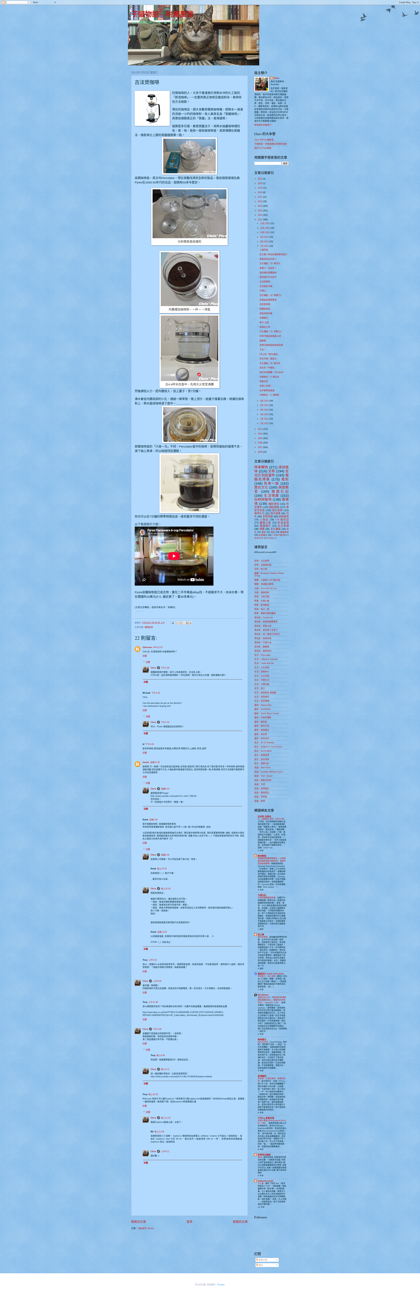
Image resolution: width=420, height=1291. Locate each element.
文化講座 (275, 529)
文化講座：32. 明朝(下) (271, 295)
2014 (260, 210)
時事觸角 (261, 467)
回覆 (145, 656)
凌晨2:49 (153, 819)
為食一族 (271, 483)
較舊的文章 (240, 1221)
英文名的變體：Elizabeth (271, 372)
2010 (260, 433)
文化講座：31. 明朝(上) (271, 331)
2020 (260, 183)
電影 (285, 479)
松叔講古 (263, 535)
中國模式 (264, 318)
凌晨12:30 (155, 762)
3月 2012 (264, 414)
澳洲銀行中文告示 (268, 277)
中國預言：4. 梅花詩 (269, 377)
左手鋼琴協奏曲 (267, 390)
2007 (260, 447)
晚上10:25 (162, 868)
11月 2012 (265, 228)
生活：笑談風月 (261, 696)
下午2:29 (155, 693)
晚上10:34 (165, 888)
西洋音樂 (275, 513)
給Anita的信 (263, 1042)
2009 (260, 438)
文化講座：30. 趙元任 (270, 363)
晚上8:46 (161, 1055)
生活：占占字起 (261, 676)
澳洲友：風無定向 (262, 651)
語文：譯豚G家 (261, 763)
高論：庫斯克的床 (262, 780)
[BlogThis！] (181, 623)
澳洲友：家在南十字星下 (266, 630)
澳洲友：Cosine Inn (263, 617)
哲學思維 (268, 516)
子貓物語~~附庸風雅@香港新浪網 (270, 144)
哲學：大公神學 (261, 561)
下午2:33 (165, 722)
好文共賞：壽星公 (268, 358)
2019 (260, 188)
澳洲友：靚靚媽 (261, 646)
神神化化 (259, 513)
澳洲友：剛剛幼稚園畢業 (266, 621)
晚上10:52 (153, 1094)
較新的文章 (138, 1221)
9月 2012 (264, 237)
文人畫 (261, 1183)
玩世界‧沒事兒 (264, 816)
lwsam (146, 762)
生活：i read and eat (264, 663)
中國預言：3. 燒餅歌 (269, 395)
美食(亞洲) (258, 538)
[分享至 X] (184, 623)
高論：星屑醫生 (261, 788)
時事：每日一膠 (261, 609)
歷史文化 (261, 487)
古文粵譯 (283, 525)
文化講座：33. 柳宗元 (270, 263)
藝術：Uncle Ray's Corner (266, 713)
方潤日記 (262, 895)
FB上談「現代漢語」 (269, 354)
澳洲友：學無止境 (262, 626)
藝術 (264, 532)
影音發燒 (283, 522)
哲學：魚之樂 (260, 569)
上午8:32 (152, 960)
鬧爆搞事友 (265, 309)
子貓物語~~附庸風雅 (162, 14)
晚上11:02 (165, 1118)
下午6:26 (149, 744)
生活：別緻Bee (261, 671)
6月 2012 (264, 401)
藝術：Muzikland (262, 709)
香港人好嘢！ (266, 386)
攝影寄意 (273, 503)
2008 (260, 442)
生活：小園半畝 (261, 684)
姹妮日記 (264, 381)
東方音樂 (277, 510)
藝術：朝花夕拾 (261, 726)
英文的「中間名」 (268, 367)
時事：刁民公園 (261, 596)
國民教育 (274, 507)
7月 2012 (264, 246)
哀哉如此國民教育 (268, 300)
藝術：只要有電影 (262, 717)
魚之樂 (261, 934)
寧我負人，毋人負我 (267, 976)
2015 (260, 206)
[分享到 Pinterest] (190, 623)
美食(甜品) (270, 538)
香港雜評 (262, 1076)
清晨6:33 (165, 789)
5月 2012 (264, 405)
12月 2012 (265, 223)
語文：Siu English (263, 751)
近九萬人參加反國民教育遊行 (273, 254)
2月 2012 (264, 419)
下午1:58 (165, 668)
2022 (260, 179)
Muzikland (263, 995)
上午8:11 (165, 1151)
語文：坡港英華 (261, 755)
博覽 (262, 529)
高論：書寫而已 (261, 792)
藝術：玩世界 (260, 734)
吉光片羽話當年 (271, 473)
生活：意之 (259, 688)
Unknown (147, 647)
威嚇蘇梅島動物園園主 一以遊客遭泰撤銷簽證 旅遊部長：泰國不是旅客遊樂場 (272, 861)
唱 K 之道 (264, 322)
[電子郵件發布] (172, 622)
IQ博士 (263, 290)
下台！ (263, 349)
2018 (260, 192)
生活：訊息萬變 (261, 701)
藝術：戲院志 (260, 722)
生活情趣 (271, 495)
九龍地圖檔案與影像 (267, 898)
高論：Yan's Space (263, 776)
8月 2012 (264, 241)
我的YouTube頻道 (262, 148)
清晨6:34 (165, 855)
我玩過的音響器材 (268, 272)
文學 (271, 471)
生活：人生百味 (261, 667)
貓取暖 (263, 340)
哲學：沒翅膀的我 (262, 565)
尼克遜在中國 (266, 286)
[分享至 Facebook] (187, 623)
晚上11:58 (159, 1131)
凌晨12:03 (162, 932)
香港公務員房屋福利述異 (271, 345)
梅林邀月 (262, 1039)
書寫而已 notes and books (271, 973)
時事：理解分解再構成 (265, 613)
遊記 (273, 532)
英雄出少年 (265, 327)
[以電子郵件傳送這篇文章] (178, 623)
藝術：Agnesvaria (262, 705)
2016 (260, 201)
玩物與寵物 (263, 499)
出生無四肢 (265, 304)
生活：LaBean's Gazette (266, 659)
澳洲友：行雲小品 (262, 642)
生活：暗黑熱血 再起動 (265, 692)
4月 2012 (264, 410)
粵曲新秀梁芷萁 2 (268, 259)
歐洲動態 (262, 856)
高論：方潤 (259, 784)
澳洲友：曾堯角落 (262, 638)
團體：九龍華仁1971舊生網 (267, 580)
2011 (260, 429)
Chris (153, 668)
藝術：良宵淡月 (261, 738)
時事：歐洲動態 (261, 605)
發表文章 (262, 1260)
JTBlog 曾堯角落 (266, 1118)
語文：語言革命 (261, 759)
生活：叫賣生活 (261, 680)
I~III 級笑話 (282, 519)
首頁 (189, 1221)
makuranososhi (265, 1181)
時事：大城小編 (261, 601)
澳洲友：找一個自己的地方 (267, 634)
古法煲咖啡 (265, 281)
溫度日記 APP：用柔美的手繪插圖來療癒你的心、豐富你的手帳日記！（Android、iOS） (272, 1000)
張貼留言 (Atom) (146, 1228)
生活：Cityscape (262, 655)
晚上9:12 (165, 1069)
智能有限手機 (266, 313)
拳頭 (260, 1157)
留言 (260, 1265)
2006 (260, 452)
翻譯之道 (265, 522)
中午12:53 (158, 647)
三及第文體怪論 (279, 535)
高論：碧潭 (259, 801)
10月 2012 (265, 232)
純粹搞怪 (284, 516)
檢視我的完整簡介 (262, 125)
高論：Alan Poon (262, 767)
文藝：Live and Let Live (265, 588)
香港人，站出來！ (268, 268)
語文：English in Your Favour (268, 746)
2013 (260, 215)
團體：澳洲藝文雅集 (263, 584)
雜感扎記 (280, 491)
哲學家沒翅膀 (264, 1154)
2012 (260, 219)
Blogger (221, 1284)
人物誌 (264, 519)
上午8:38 (157, 981)
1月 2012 (264, 423)
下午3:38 (157, 1029)
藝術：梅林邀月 (261, 730)
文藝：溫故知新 (261, 592)
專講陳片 (265, 525)
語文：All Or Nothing (264, 742)
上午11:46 (153, 1002)
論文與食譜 (263, 937)
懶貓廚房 (149, 627)
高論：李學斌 (260, 796)
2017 (260, 197)
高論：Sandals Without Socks (268, 772)
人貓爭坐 (264, 250)
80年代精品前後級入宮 (270, 336)
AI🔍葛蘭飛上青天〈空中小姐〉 (272, 819)
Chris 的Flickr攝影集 (264, 140)
